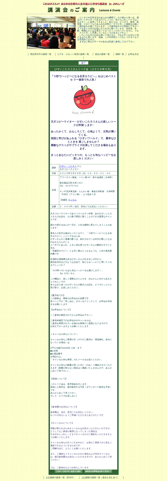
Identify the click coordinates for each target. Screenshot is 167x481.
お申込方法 (133, 54)
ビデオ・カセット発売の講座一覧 (73, 54)
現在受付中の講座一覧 (40, 54)
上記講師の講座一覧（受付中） (60, 477)
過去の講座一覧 (102, 54)
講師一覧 (120, 54)
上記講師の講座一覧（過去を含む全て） (100, 477)
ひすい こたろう (68, 166)
